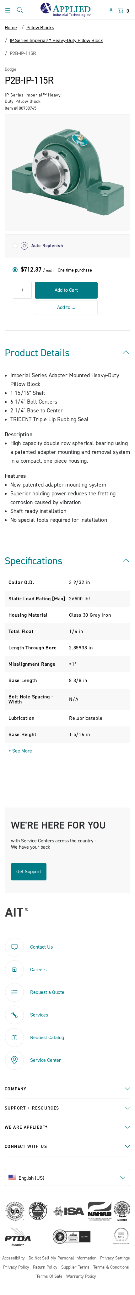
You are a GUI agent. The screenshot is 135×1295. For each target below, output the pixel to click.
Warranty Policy (81, 1276)
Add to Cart (66, 290)
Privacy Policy (16, 1267)
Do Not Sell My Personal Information (62, 1258)
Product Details (37, 353)
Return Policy (45, 1267)
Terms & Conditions (111, 1267)
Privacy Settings (115, 1258)
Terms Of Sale (49, 1276)
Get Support (28, 871)
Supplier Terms (75, 1267)
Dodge (10, 69)
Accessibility (13, 1258)
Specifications (33, 561)
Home (11, 28)
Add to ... (66, 307)
